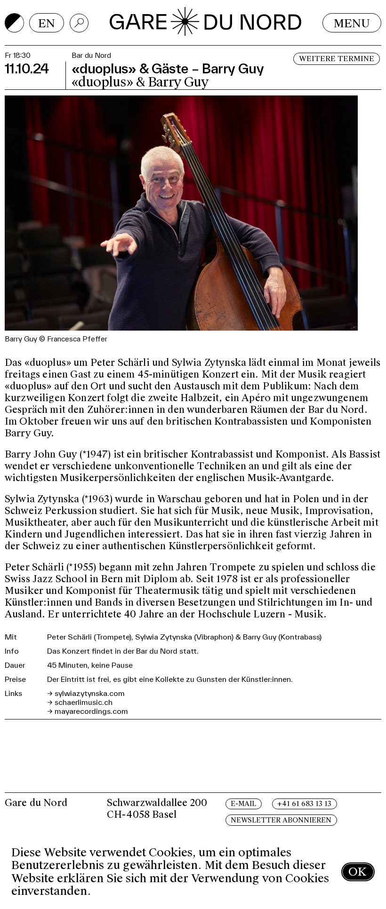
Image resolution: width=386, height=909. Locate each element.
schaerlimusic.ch (84, 702)
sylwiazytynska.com (90, 693)
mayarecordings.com (91, 711)
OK (357, 871)
